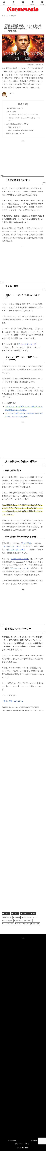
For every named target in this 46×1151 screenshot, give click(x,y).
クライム (7, 913)
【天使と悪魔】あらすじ (15, 108)
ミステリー (25, 913)
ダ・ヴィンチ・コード (27, 344)
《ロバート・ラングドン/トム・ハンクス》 (23, 115)
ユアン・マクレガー (23, 924)
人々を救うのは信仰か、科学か (17, 124)
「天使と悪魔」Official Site (12, 701)
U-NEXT (17, 917)
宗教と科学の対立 (14, 127)
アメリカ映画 (8, 920)
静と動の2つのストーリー (15, 133)
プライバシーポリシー (23, 1144)
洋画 (34, 913)
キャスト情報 (11, 111)
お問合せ (34, 1140)
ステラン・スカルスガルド (24, 920)
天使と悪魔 (26, 543)
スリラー (16, 913)
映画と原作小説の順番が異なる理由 (20, 130)
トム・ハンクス (9, 924)
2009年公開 (7, 917)
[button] (41, 614)
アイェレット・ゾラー (30, 917)
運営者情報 (12, 1140)
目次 (20, 104)
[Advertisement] (23, 158)
